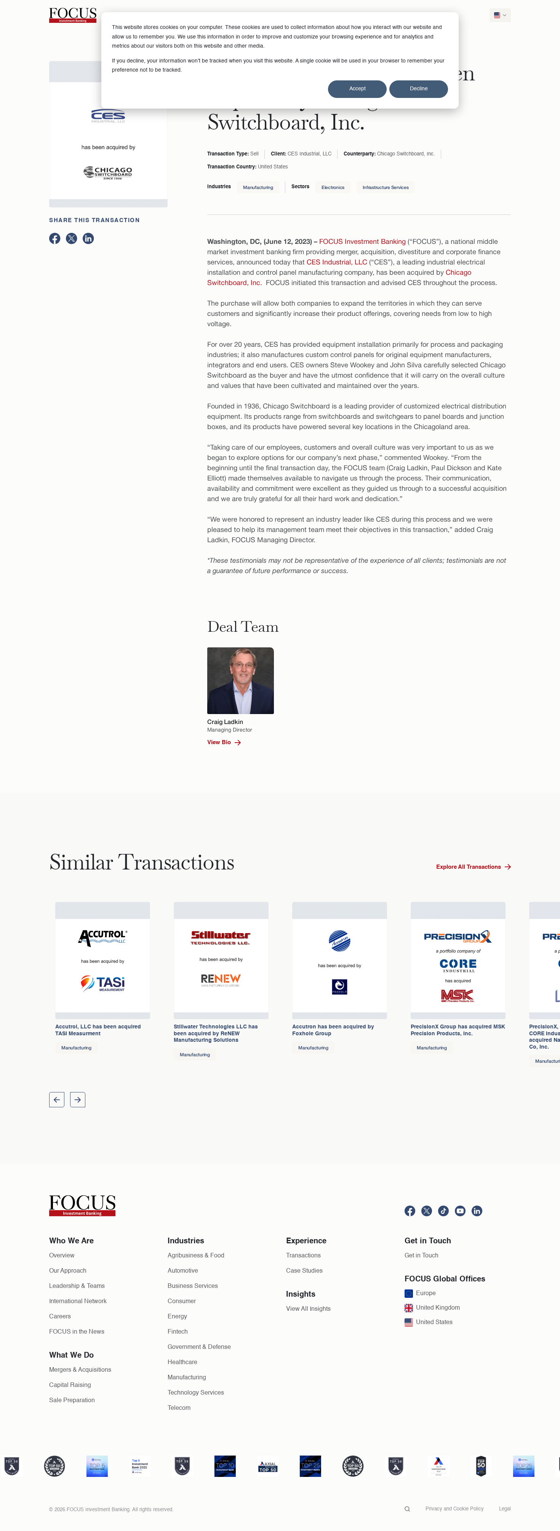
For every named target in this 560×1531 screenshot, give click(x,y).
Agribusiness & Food (196, 1256)
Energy (177, 1317)
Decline (419, 88)
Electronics (333, 187)
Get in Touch (421, 1256)
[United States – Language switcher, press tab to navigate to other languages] (500, 15)
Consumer (182, 1302)
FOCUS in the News (76, 1332)
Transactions (303, 1256)
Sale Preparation (72, 1401)
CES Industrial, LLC (337, 262)
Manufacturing (258, 187)
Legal (505, 1509)
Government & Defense (199, 1347)
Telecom (179, 1408)
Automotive (183, 1271)
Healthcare (182, 1363)
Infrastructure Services (385, 187)
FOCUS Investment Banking (362, 241)
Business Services (193, 1286)
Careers (60, 1317)
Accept (357, 88)
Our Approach (67, 1271)
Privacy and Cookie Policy (455, 1509)
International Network (78, 1302)
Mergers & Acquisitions (80, 1370)
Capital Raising (70, 1385)
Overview (62, 1256)
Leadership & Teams (77, 1286)
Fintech (178, 1332)
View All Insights (308, 1309)
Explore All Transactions (468, 867)
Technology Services (196, 1393)
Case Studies (304, 1271)
